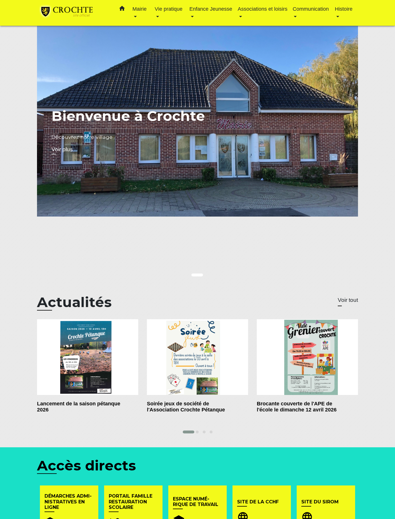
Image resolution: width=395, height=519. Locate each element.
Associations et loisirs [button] (262, 9)
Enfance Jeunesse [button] (210, 9)
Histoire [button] (343, 9)
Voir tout (348, 300)
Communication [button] (311, 9)
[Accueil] (73, 13)
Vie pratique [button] (168, 9)
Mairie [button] (139, 9)
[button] (122, 9)
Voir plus (62, 149)
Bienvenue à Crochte (128, 116)
